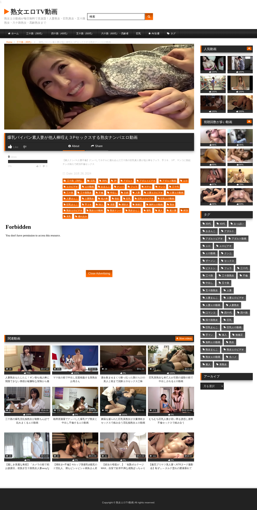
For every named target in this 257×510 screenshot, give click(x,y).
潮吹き (125, 204)
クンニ (228, 253)
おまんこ (105, 186)
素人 (160, 210)
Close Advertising (99, 273)
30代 (104, 180)
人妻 (137, 192)
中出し (113, 192)
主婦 (126, 192)
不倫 (101, 192)
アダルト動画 (169, 180)
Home (9, 42)
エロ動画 (89, 186)
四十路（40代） (60, 33)
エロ (185, 180)
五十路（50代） (85, 33)
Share (98, 146)
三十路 (69, 192)
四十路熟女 (212, 320)
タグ (173, 33)
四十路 (244, 312)
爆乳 (149, 210)
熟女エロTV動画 (33, 11)
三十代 (175, 186)
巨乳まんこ (72, 204)
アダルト (128, 180)
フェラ (134, 186)
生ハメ (233, 356)
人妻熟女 (89, 198)
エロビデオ (72, 186)
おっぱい (239, 223)
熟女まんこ (134, 210)
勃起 (117, 198)
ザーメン (210, 260)
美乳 (68, 216)
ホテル (147, 186)
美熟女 (223, 364)
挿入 (101, 204)
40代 (222, 223)
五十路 (225, 282)
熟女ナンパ (115, 210)
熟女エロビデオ (74, 210)
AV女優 (155, 33)
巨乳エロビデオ (146, 198)
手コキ (88, 204)
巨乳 (138, 33)
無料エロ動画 (156, 204)
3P (115, 180)
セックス (229, 260)
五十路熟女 (212, 290)
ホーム (15, 33)
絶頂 (185, 210)
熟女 (172, 204)
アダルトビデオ (147, 180)
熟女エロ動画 (96, 210)
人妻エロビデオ (155, 192)
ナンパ (120, 186)
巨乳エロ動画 (167, 198)
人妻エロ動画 (176, 192)
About (75, 146)
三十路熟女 (86, 192)
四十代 (228, 312)
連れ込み (82, 216)
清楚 (112, 204)
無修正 (138, 204)
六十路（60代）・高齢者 (114, 33)
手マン (209, 334)
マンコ (161, 186)
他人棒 (104, 198)
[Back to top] (246, 500)
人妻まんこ (72, 198)
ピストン (210, 268)
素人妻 (173, 210)
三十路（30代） (35, 33)
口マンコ (210, 312)
